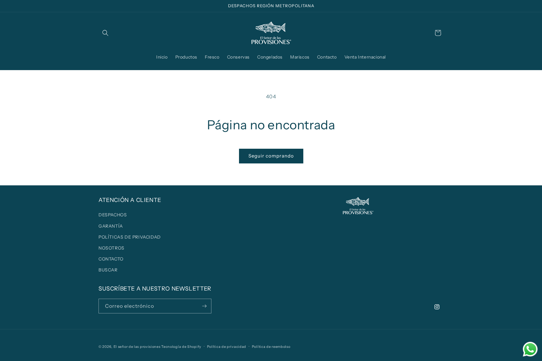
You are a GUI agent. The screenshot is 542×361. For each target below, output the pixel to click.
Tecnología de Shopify (181, 346)
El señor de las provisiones (137, 346)
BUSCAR (108, 270)
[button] (105, 33)
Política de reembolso (271, 346)
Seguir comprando (271, 156)
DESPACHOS (112, 215)
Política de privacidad (226, 346)
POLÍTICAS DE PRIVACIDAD (129, 237)
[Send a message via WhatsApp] (530, 349)
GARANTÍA (110, 226)
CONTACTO (111, 259)
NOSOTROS (111, 248)
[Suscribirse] (204, 306)
